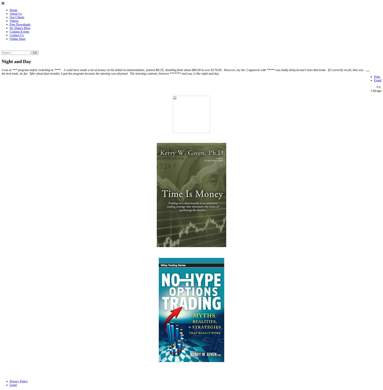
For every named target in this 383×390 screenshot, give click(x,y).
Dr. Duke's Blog (20, 28)
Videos (14, 21)
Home (13, 10)
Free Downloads (20, 24)
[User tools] (367, 71)
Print (377, 76)
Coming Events (19, 31)
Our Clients (17, 17)
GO (35, 52)
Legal (13, 385)
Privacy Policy (19, 381)
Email (377, 80)
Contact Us (17, 35)
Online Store (18, 39)
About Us (16, 13)
